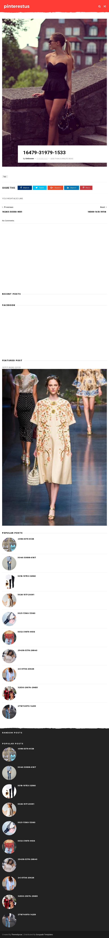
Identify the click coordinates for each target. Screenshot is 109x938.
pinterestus (17, 6)
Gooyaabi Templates (44, 934)
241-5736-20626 (26, 669)
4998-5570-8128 (26, 539)
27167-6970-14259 (27, 706)
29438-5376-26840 (27, 650)
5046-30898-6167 (27, 557)
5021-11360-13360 (26, 613)
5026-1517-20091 (26, 594)
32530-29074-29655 (28, 687)
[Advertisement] (54, 277)
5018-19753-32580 (27, 576)
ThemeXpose (16, 934)
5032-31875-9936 (26, 632)
